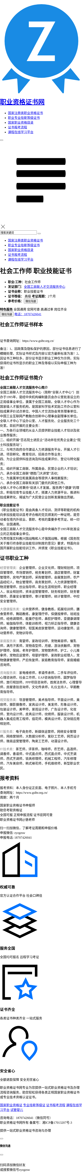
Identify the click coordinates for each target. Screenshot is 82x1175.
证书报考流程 (17, 127)
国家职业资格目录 (20, 122)
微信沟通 (30, 301)
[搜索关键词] (39, 233)
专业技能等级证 (34, 1105)
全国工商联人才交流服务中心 (44, 286)
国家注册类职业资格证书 (25, 113)
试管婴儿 (16, 1110)
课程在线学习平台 (20, 132)
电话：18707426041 (27, 314)
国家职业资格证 (11, 1105)
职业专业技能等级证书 (24, 117)
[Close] (1, 1154)
